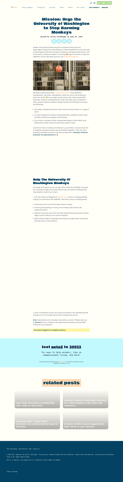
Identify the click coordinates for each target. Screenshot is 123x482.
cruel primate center (62, 93)
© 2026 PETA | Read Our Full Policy (18, 454)
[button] (111, 7)
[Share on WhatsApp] (59, 41)
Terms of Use (11, 457)
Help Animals (27, 7)
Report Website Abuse (23, 457)
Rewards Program (71, 57)
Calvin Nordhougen (58, 37)
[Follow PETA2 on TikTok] (91, 3)
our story (81, 7)
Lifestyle (41, 7)
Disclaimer (34, 454)
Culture (52, 7)
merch (70, 7)
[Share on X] (54, 41)
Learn (62, 7)
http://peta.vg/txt (62, 361)
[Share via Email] (69, 41)
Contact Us (36, 449)
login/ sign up (104, 3)
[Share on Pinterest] (64, 41)
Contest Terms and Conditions (84, 454)
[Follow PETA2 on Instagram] (94, 3)
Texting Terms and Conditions (104, 454)
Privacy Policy (43, 454)
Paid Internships (12, 449)
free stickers (94, 7)
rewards (105, 7)
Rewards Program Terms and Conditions (62, 454)
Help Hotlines (23, 449)
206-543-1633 (62, 197)
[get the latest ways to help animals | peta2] (14, 7)
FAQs (30, 449)
